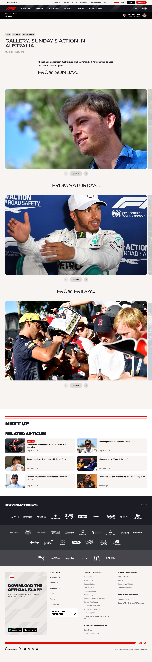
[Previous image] (66, 173)
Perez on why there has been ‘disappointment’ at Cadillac (47, 478)
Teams (80, 8)
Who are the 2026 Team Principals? (113, 459)
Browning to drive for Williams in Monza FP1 (117, 441)
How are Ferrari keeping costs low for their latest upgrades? (47, 445)
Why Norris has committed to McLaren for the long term (122, 476)
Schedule (25, 8)
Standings (53, 8)
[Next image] (86, 173)
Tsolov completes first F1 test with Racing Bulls (46, 459)
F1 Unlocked (95, 8)
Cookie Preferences (91, 633)
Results (39, 8)
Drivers (68, 8)
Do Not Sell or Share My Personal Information (96, 617)
